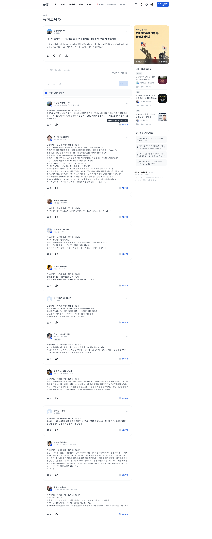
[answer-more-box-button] (127, 103)
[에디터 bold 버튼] (49, 84)
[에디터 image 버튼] (60, 84)
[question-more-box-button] (127, 32)
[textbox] (87, 68)
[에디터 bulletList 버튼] (54, 84)
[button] (127, 32)
